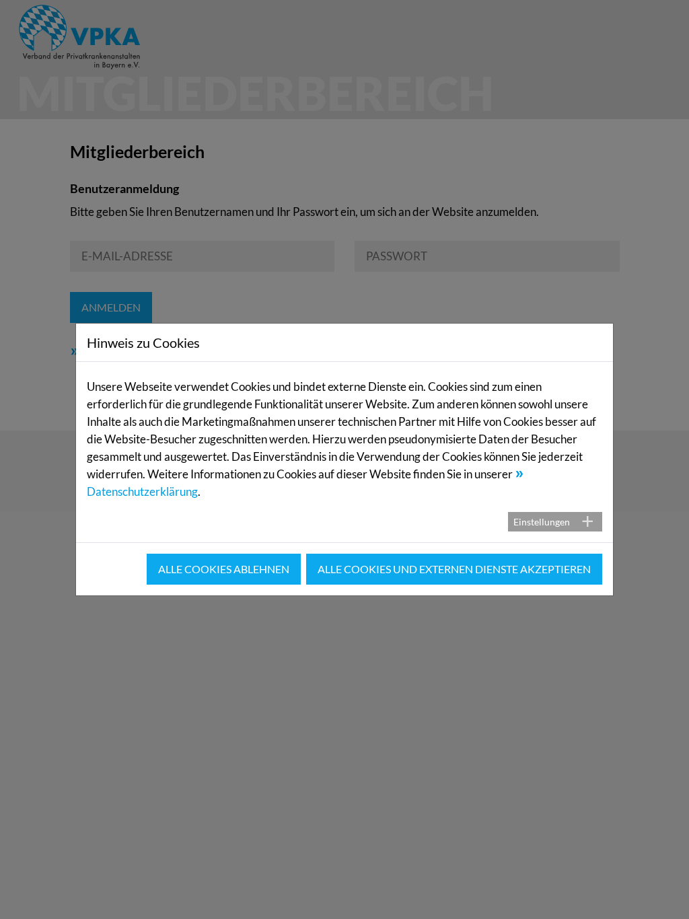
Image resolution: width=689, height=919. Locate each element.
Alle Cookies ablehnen (223, 568)
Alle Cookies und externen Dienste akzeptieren (454, 568)
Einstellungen (541, 521)
